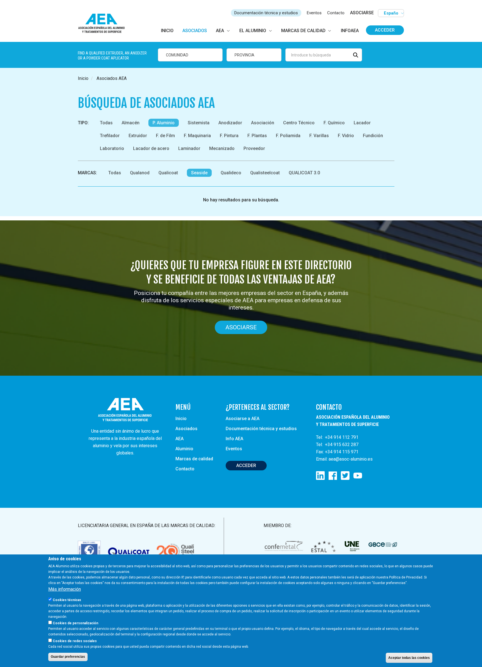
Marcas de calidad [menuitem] (303, 30)
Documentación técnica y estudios (266, 12)
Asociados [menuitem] (194, 30)
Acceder (385, 30)
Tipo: (83, 122)
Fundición (373, 135)
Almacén (130, 122)
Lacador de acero (151, 148)
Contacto (335, 12)
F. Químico (334, 122)
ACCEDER (246, 465)
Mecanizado (222, 148)
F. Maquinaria (197, 135)
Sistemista (198, 122)
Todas (106, 122)
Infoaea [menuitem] (350, 30)
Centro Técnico (299, 122)
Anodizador (230, 122)
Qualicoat (168, 172)
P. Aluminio (164, 122)
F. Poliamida (288, 135)
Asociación (262, 122)
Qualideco (231, 172)
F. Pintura (229, 135)
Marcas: (87, 172)
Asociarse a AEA (242, 418)
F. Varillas (319, 135)
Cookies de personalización (75, 623)
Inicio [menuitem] (167, 30)
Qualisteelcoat (265, 172)
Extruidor (138, 135)
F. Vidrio (346, 135)
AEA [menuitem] (220, 30)
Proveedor (254, 148)
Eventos (314, 12)
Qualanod (140, 172)
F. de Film (165, 135)
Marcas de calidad (194, 458)
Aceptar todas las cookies (409, 657)
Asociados (186, 428)
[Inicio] (104, 24)
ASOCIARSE (362, 12)
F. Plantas (257, 135)
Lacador (362, 122)
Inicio (83, 78)
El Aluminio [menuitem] (252, 30)
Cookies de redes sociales (75, 641)
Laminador (189, 148)
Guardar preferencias (68, 657)
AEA (179, 438)
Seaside (199, 172)
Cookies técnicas (67, 600)
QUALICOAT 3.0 (304, 172)
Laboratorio (112, 148)
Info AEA (234, 438)
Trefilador (110, 135)
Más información (64, 589)
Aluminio (184, 448)
